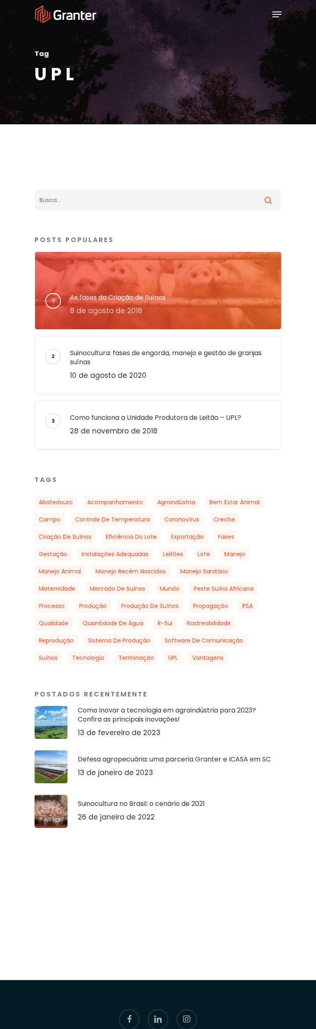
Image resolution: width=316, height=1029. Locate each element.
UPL (173, 658)
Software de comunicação (204, 640)
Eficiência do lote (131, 537)
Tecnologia (88, 658)
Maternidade (57, 588)
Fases (226, 537)
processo (52, 606)
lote (204, 554)
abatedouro (56, 502)
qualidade (53, 623)
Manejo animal (60, 571)
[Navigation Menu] (276, 14)
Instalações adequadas (115, 554)
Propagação (210, 606)
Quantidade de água (113, 623)
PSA (247, 606)
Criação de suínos (65, 537)
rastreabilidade (209, 623)
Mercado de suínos (117, 588)
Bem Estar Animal (234, 502)
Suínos (48, 658)
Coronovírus (181, 519)
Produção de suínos (150, 606)
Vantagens (207, 658)
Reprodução (56, 640)
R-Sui (165, 623)
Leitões (173, 554)
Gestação (53, 554)
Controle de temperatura (112, 519)
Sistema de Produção (119, 640)
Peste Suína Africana (223, 588)
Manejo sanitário (204, 571)
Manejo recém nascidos (130, 571)
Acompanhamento (115, 502)
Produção (93, 606)
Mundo (169, 588)
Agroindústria (176, 502)
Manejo (234, 554)
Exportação (187, 537)
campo (49, 519)
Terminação (136, 658)
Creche (224, 519)
